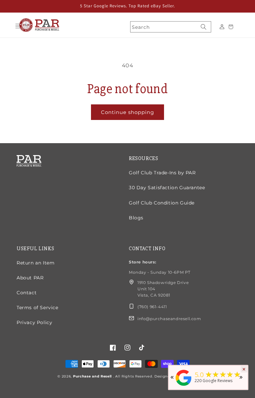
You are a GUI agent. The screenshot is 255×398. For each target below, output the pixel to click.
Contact (27, 293)
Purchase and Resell (93, 376)
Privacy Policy (34, 322)
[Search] (203, 27)
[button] (18, 26)
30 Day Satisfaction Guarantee (167, 188)
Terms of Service (37, 308)
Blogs (136, 218)
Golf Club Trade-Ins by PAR (162, 173)
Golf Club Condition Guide (162, 203)
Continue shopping (127, 112)
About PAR (30, 278)
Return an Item (35, 263)
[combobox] (170, 27)
